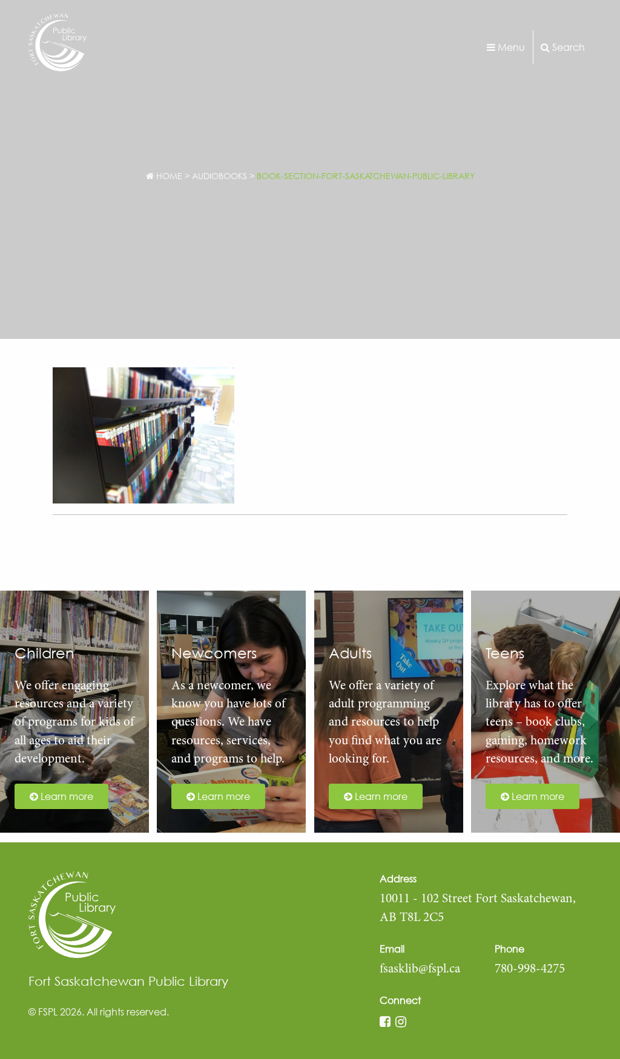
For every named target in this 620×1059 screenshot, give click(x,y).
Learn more (65, 796)
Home (168, 176)
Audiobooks (219, 176)
